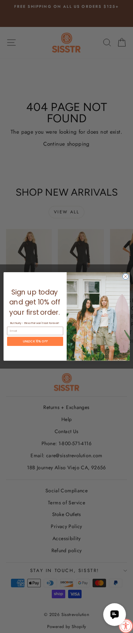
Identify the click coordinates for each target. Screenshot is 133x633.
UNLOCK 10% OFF (35, 341)
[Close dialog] (125, 277)
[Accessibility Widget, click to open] (126, 626)
